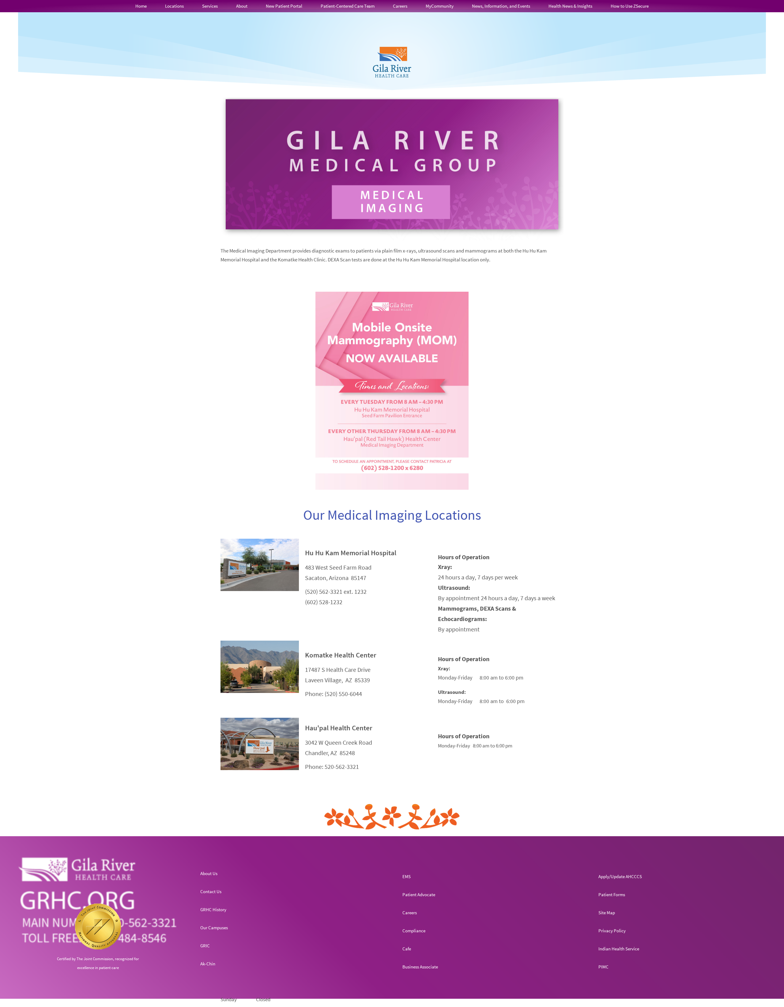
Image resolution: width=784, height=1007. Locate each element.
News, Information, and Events (501, 6)
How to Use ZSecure (630, 6)
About (241, 6)
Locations (174, 6)
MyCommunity (440, 6)
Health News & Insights (570, 6)
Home (141, 6)
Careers (400, 6)
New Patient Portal (284, 6)
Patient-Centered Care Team (348, 6)
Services (210, 6)
